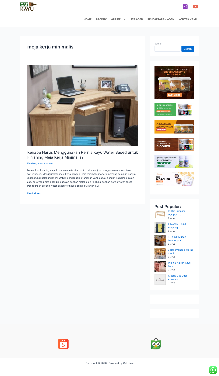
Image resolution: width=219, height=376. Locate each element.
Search (158, 43)
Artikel (116, 19)
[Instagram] (185, 6)
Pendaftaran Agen (160, 19)
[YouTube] (195, 6)
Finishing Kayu (35, 163)
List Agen (136, 19)
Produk (101, 19)
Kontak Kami (188, 19)
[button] (123, 19)
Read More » (34, 193)
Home (88, 19)
